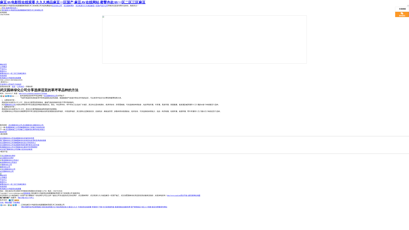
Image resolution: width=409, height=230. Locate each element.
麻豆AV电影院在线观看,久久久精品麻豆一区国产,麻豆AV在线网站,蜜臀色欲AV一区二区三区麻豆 (72, 2)
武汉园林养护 (69, 6)
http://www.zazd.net (174, 195)
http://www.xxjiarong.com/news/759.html (33, 93)
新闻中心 (3, 71)
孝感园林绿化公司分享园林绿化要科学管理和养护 (18, 147)
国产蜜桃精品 (136, 207)
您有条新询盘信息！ (10, 8)
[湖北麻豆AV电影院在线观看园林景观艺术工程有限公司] (21, 10)
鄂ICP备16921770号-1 (26, 198)
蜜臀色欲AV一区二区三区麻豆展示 (13, 73)
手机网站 (16, 202)
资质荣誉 (3, 76)
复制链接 (26, 193)
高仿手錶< (184, 195)
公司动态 (10, 84)
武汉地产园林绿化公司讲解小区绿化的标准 (16, 149)
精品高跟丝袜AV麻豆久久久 (66, 207)
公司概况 (3, 67)
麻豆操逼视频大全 (49, 207)
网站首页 (3, 64)
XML (2, 202)
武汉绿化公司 (57, 6)
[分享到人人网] (8, 96)
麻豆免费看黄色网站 (159, 207)
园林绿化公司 (10, 105)
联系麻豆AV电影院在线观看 (10, 78)
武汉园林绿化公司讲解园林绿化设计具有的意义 (18, 143)
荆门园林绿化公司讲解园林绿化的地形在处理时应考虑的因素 (23, 140)
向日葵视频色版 (108, 207)
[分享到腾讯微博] (6, 96)
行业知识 (17, 84)
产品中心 (3, 69)
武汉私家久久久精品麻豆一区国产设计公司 (92, 6)
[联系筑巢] (11, 200)
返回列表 (3, 132)
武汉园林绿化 (28, 125)
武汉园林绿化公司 (51, 96)
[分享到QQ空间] (1, 96)
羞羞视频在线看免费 (122, 207)
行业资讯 (3, 84)
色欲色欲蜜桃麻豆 (35, 207)
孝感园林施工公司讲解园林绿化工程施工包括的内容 (25, 127)
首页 (13, 86)
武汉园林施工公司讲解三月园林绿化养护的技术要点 (25, 129)
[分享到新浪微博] (3, 96)
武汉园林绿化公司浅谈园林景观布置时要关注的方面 (19, 145)
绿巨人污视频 (146, 207)
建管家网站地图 (194, 195)
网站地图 (8, 202)
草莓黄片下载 (97, 207)
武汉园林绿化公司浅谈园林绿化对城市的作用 (17, 138)
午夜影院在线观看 (84, 207)
